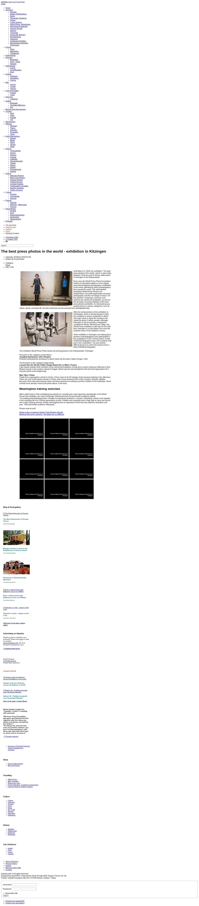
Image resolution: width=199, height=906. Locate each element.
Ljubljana (14, 99)
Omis (12, 116)
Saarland (14, 39)
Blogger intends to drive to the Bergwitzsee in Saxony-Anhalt (15, 549)
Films (8, 265)
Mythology (11, 834)
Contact (9, 870)
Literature (11, 802)
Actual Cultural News (15, 764)
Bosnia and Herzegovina (16, 109)
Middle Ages (12, 831)
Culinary (11, 854)
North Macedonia (13, 136)
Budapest (14, 60)
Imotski (13, 118)
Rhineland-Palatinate (19, 27)
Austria (8, 74)
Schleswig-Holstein (18, 41)
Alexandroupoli (16, 161)
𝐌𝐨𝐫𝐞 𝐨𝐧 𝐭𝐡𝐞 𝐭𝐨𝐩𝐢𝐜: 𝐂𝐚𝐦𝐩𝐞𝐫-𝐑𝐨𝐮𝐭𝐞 (15, 701)
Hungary (9, 58)
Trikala (13, 163)
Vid (11, 120)
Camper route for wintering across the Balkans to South (14, 684)
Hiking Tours (12, 779)
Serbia (8, 101)
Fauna (10, 852)
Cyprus (8, 192)
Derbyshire (14, 217)
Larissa (13, 157)
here (21, 639)
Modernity (11, 833)
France (8, 47)
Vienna (13, 80)
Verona (13, 89)
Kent (12, 213)
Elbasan (13, 126)
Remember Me (12, 893)
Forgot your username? (15, 903)
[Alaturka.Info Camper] (10, 736)
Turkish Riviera (16, 182)
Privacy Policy (11, 864)
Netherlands (11, 56)
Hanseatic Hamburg (18, 18)
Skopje (13, 138)
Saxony (13, 31)
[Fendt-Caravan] (9, 661)
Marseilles (14, 51)
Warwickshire (15, 219)
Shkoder (13, 130)
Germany (9, 10)
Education (11, 813)
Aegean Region (16, 180)
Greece (9, 149)
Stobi (12, 147)
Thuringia (14, 33)
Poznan (13, 207)
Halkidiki (13, 159)
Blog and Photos (14, 765)
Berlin (12, 16)
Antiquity (11, 829)
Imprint (8, 866)
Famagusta (14, 196)
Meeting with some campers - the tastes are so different (41, 414)
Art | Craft (11, 810)
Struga (13, 145)
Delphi (13, 167)
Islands (13, 172)
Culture (10, 800)
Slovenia (9, 97)
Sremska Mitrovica (17, 105)
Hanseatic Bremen (17, 35)
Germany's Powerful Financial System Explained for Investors (19, 748)
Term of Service (12, 862)
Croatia (9, 111)
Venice (13, 85)
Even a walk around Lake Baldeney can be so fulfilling (14, 596)
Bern (12, 72)
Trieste (13, 87)
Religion (11, 811)
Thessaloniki (15, 151)
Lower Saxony (16, 22)
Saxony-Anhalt (16, 29)
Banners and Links (13, 868)
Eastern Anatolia (17, 188)
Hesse (12, 20)
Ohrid (12, 143)
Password (7, 889)
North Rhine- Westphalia (20, 24)
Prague (13, 93)
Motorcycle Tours (14, 783)
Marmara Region (17, 176)
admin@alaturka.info (10, 643)
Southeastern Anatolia (19, 186)
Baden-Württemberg (18, 14)
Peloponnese (15, 169)
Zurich (12, 68)
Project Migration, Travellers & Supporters (23, 785)
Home (8, 8)
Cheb (12, 95)
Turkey (8, 174)
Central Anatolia (16, 184)
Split (12, 114)
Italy (7, 82)
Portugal (9, 221)
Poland (8, 200)
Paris (12, 49)
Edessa (13, 155)
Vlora (12, 134)
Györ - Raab (15, 62)
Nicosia (13, 198)
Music (10, 808)
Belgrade (14, 103)
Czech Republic (12, 91)
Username (7, 885)
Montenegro (10, 122)
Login (3, 4)
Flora (10, 850)
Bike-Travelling (13, 781)
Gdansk (13, 203)
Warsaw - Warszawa (18, 205)
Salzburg (14, 76)
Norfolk (13, 211)
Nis (11, 107)
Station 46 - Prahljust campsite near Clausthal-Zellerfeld (15, 697)
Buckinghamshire (17, 215)
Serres (13, 153)
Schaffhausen (15, 70)
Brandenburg (15, 37)
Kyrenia (13, 194)
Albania (9, 124)
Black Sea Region (17, 178)
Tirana (12, 128)
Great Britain (11, 209)
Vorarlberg (14, 78)
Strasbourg (14, 53)
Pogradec (14, 132)
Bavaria (13, 12)
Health (10, 848)
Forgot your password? (15, 901)
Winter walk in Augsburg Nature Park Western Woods (41, 412)
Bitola (12, 140)
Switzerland (10, 66)
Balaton (13, 64)
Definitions (11, 815)
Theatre (11, 804)
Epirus (12, 165)
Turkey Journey (16, 190)
